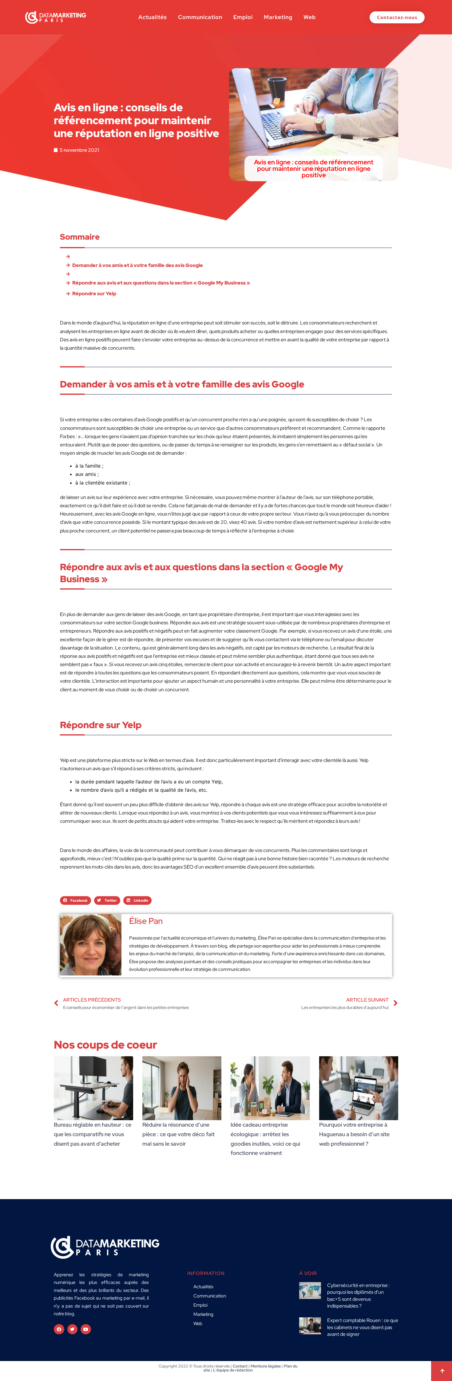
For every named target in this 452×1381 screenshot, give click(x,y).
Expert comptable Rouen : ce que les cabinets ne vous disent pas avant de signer (362, 1327)
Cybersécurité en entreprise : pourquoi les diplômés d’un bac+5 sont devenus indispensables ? (358, 1295)
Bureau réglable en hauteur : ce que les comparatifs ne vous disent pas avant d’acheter (92, 1134)
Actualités (152, 17)
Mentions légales (266, 1366)
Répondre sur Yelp (94, 293)
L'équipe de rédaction (233, 1370)
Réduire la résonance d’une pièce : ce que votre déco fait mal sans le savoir (178, 1134)
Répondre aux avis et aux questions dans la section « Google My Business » (161, 283)
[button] (75, 900)
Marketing (278, 17)
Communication (200, 17)
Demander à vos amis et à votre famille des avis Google (137, 265)
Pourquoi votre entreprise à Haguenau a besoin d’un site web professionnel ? (354, 1134)
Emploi (243, 17)
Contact (240, 1366)
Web (309, 17)
